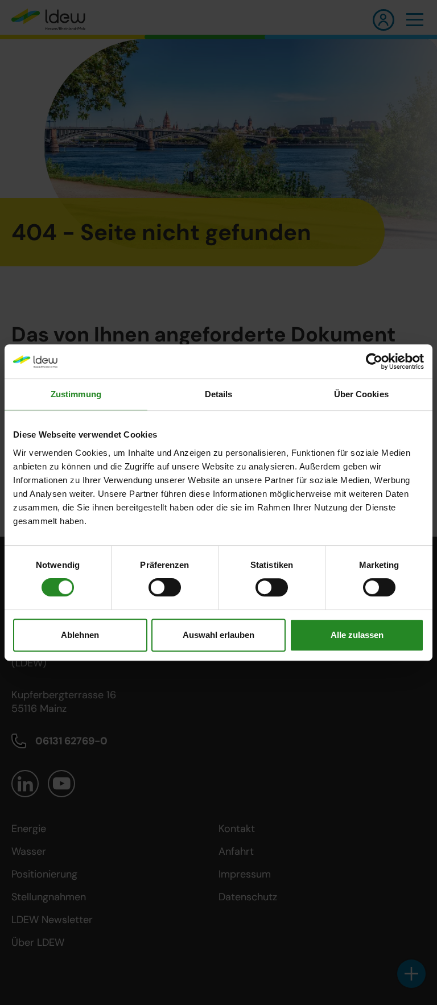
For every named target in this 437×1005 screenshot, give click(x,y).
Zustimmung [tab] (76, 394)
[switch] (165, 587)
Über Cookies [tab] (361, 394)
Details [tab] (219, 394)
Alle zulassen (357, 635)
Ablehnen (80, 635)
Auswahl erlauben (218, 635)
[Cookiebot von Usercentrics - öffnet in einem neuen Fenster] (374, 361)
